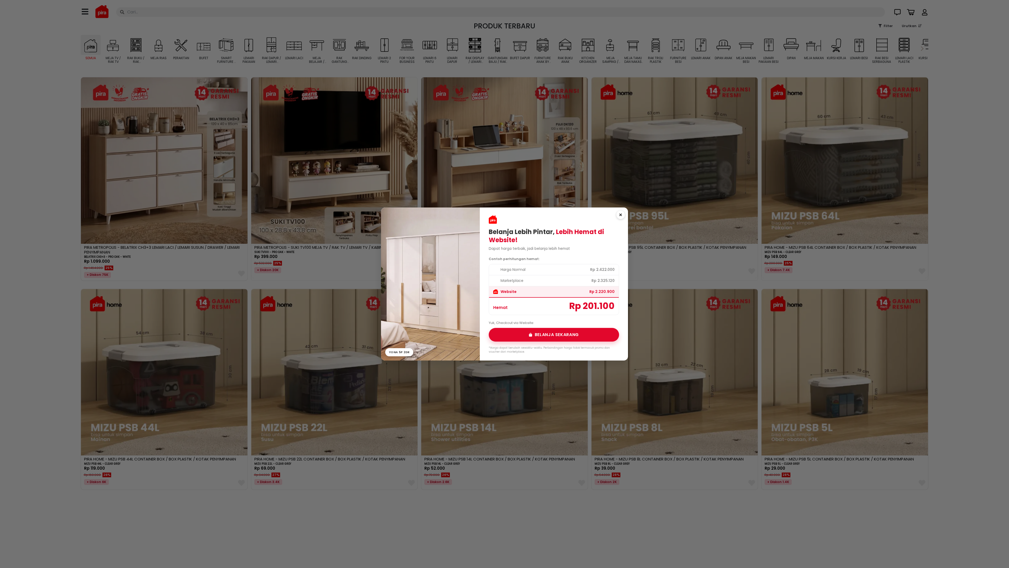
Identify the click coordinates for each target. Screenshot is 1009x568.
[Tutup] (620, 215)
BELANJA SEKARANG (557, 335)
